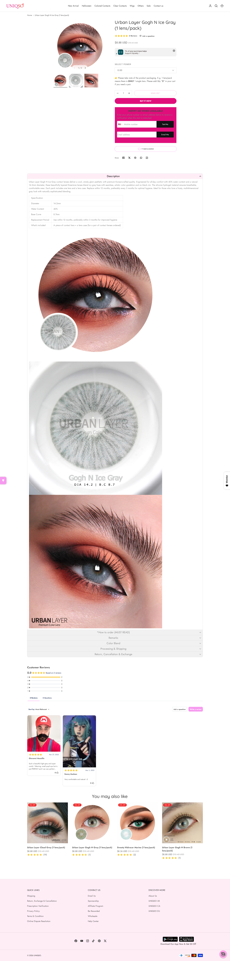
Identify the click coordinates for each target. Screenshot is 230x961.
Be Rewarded (94, 911)
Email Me (165, 134)
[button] (115, 176)
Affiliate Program (95, 906)
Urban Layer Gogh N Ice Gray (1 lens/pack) (52, 15)
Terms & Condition (35, 916)
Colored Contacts (102, 5)
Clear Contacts (120, 5)
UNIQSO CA (154, 906)
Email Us (92, 895)
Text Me (165, 124)
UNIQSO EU (154, 911)
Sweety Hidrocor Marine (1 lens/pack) (136, 847)
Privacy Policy (33, 911)
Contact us (158, 5)
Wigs (132, 5)
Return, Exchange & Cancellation (42, 900)
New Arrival (73, 5)
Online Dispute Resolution (38, 921)
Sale (149, 5)
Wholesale (92, 916)
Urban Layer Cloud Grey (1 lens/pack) (46, 847)
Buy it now (145, 101)
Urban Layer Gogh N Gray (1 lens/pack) (92, 847)
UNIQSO (37, 955)
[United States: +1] (120, 124)
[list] (80, 45)
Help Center (93, 921)
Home (29, 15)
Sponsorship (93, 900)
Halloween (86, 5)
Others (140, 5)
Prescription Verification (38, 906)
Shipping (31, 895)
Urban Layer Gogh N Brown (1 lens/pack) (177, 849)
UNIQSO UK (154, 900)
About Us (153, 895)
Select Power (123, 64)
